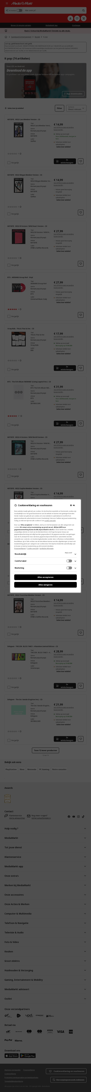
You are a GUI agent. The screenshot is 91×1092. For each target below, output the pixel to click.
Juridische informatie (47, 548)
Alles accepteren (45, 577)
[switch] (69, 561)
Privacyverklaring (20, 548)
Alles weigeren (45, 584)
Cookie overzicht (32, 548)
